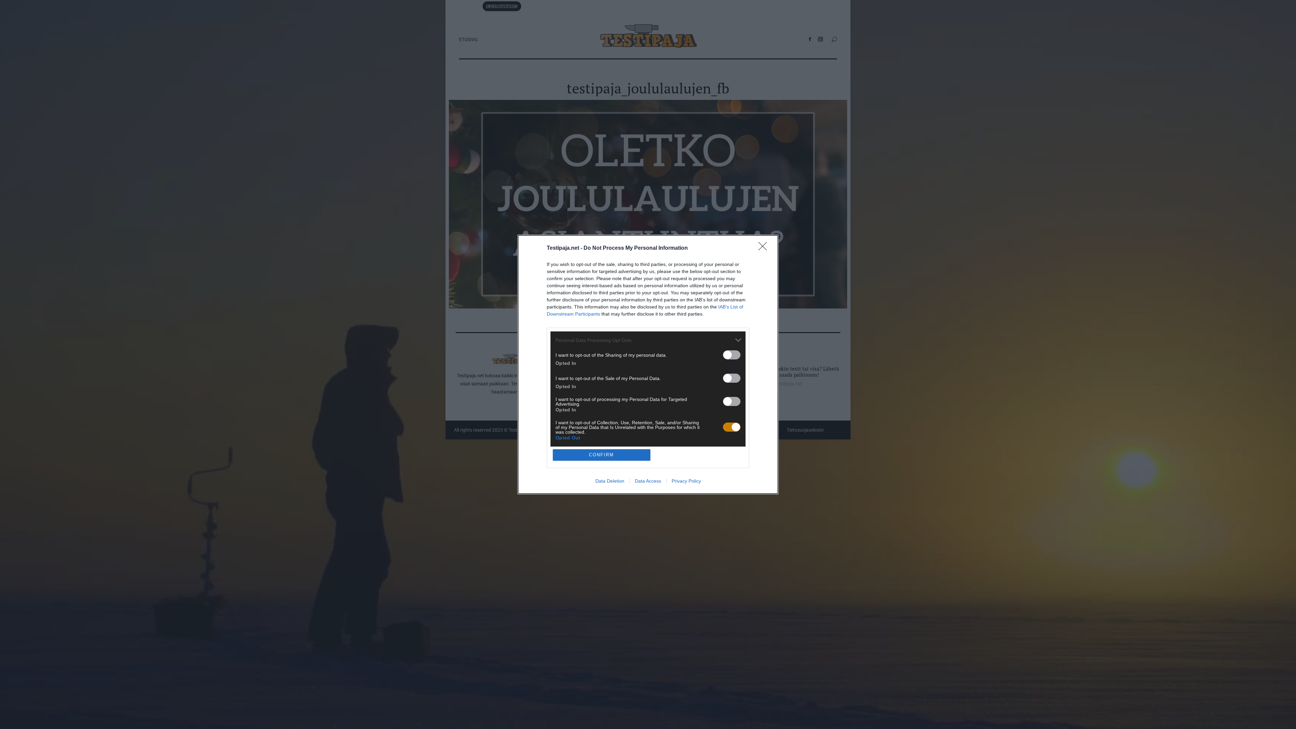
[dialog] (648, 364)
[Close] (764, 248)
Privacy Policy (686, 481)
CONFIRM (601, 454)
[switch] (731, 354)
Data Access (648, 481)
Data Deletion (609, 481)
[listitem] (648, 340)
